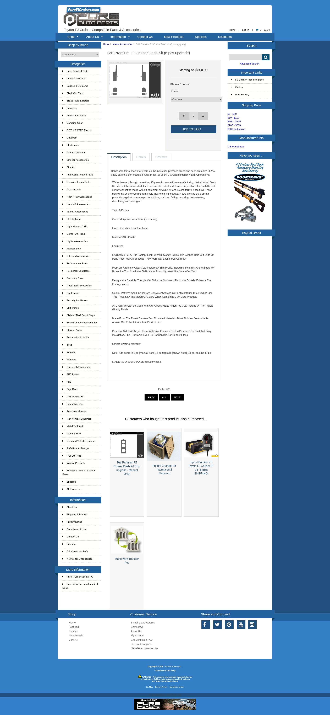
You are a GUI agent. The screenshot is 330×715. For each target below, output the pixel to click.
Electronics (73, 145)
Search (251, 45)
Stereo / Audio (74, 330)
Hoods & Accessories (78, 204)
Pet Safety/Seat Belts (78, 271)
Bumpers (71, 108)
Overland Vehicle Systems (81, 441)
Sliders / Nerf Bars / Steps (81, 315)
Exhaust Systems (76, 152)
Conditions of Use (76, 529)
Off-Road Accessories (78, 256)
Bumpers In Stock (76, 115)
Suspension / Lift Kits (78, 337)
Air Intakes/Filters (76, 78)
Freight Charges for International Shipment (164, 469)
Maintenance (74, 248)
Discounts (225, 37)
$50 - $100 (233, 117)
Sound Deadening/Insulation (82, 322)
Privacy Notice (74, 522)
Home (232, 30)
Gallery (239, 87)
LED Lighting (74, 219)
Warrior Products (76, 463)
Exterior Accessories (78, 160)
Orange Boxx (74, 433)
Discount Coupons (141, 644)
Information (118, 37)
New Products (173, 37)
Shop (71, 37)
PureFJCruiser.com (173, 666)
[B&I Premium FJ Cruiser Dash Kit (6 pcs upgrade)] (135, 97)
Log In (245, 30)
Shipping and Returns (143, 622)
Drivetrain (72, 137)
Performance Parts (77, 263)
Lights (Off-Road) (76, 234)
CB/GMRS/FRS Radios (79, 130)
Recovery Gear (75, 278)
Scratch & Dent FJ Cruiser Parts (78, 472)
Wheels (71, 352)
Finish (174, 91)
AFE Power (73, 374)
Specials (201, 37)
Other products (236, 146)
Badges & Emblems (77, 86)
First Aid (71, 167)
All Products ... (74, 489)
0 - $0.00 (265, 30)
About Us (92, 37)
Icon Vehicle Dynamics (79, 419)
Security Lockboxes (77, 300)
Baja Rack (72, 389)
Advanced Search (249, 63)
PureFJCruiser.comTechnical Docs (80, 586)
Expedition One (75, 404)
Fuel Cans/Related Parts (80, 174)
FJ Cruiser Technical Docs (249, 79)
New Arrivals (76, 635)
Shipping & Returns (77, 514)
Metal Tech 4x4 (75, 426)
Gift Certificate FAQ (77, 551)
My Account (137, 635)
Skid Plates (73, 308)
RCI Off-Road (74, 456)
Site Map (71, 544)
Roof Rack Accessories (79, 285)
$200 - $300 (234, 125)
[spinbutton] (193, 116)
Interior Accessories (122, 44)
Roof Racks (73, 293)
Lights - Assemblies (77, 241)
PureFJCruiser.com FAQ (80, 576)
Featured (74, 626)
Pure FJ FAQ (242, 94)
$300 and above (236, 129)
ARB (69, 382)
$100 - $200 (234, 121)
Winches (71, 359)
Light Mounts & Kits (77, 226)
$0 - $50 (232, 114)
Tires (69, 345)
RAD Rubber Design (78, 448)
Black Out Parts (75, 93)
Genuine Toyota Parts (78, 182)
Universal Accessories (78, 367)
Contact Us (145, 37)
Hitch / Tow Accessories (79, 197)
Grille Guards (74, 189)
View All (73, 639)
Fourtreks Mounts (76, 411)
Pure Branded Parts (77, 71)
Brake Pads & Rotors (78, 100)
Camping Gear (75, 123)
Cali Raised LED (75, 396)
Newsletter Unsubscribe (79, 559)
